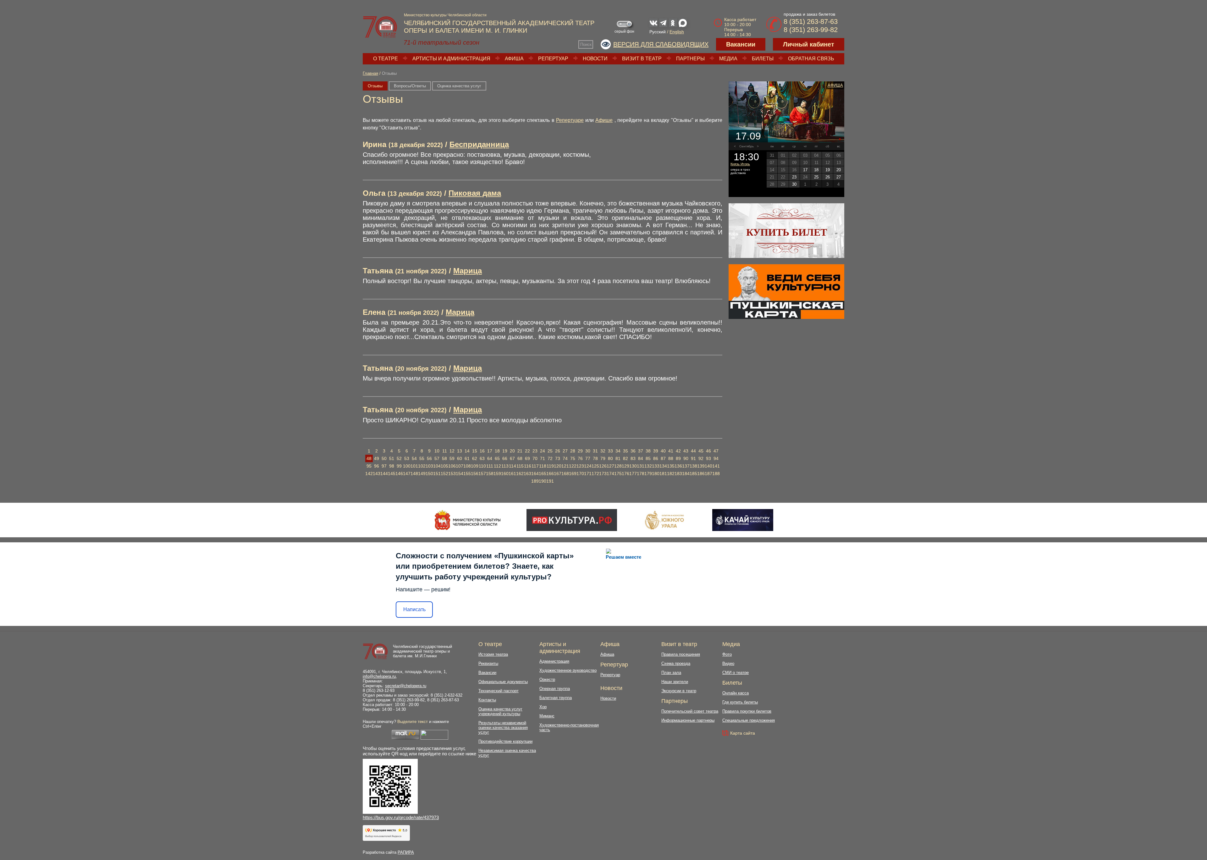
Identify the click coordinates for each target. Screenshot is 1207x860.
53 (406, 458)
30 (587, 450)
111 (489, 465)
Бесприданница (479, 144)
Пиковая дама (475, 193)
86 (655, 458)
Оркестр (547, 679)
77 (587, 458)
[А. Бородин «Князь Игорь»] (786, 111)
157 (482, 473)
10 (436, 450)
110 (482, 465)
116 (527, 465)
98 (391, 465)
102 (422, 465)
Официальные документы (503, 681)
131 (640, 465)
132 (648, 465)
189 (535, 481)
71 (542, 458)
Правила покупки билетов (746, 711)
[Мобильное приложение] (742, 520)
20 (512, 450)
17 (489, 450)
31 (595, 450)
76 (580, 458)
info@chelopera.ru (379, 676)
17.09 (748, 136)
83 (633, 458)
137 (686, 465)
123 (580, 465)
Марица (467, 270)
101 (414, 465)
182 (671, 473)
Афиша (514, 58)
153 (452, 473)
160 (505, 473)
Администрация (554, 661)
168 (565, 473)
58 (444, 458)
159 (497, 473)
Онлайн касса (735, 693)
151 (437, 473)
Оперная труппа (554, 688)
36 (633, 450)
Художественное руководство (568, 670)
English (677, 31)
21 (519, 450)
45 (700, 450)
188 (716, 473)
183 (678, 473)
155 (467, 473)
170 (580, 473)
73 (557, 458)
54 (414, 458)
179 (648, 473)
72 (550, 458)
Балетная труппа (555, 697)
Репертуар (553, 58)
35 (625, 450)
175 (618, 473)
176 (625, 473)
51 (391, 458)
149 (422, 473)
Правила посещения (680, 654)
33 (610, 450)
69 (527, 458)
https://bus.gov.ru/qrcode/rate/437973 (401, 817)
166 (550, 473)
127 (610, 465)
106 (452, 465)
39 (655, 450)
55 (421, 458)
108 (467, 465)
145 (391, 473)
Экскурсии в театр (678, 690)
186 (701, 473)
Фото (727, 654)
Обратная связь (811, 58)
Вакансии (740, 44)
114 (512, 465)
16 (482, 450)
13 (459, 450)
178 (640, 473)
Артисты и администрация (451, 58)
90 (685, 458)
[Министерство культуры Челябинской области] (467, 520)
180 (655, 473)
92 (700, 458)
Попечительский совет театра (689, 711)
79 (602, 458)
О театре (385, 58)
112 (497, 465)
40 (663, 450)
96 (376, 465)
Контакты (487, 700)
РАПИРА (406, 852)
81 (617, 458)
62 (474, 458)
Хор (543, 706)
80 (610, 458)
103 (429, 465)
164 (535, 473)
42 (678, 450)
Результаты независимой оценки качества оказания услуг (503, 727)
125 (595, 465)
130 (633, 465)
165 (542, 473)
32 (602, 450)
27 (565, 450)
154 (459, 473)
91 (693, 458)
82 (625, 458)
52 (399, 458)
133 (655, 465)
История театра (493, 654)
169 (572, 473)
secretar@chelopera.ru (405, 685)
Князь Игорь (740, 164)
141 (716, 465)
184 (686, 473)
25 (550, 450)
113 (505, 465)
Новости (595, 58)
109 (474, 465)
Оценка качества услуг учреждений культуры (500, 711)
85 (648, 458)
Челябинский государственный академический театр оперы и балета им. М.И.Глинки (422, 651)
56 (429, 458)
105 (444, 465)
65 (497, 458)
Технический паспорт (498, 690)
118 (542, 465)
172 (595, 473)
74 (565, 458)
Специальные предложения (748, 720)
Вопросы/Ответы (410, 86)
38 (648, 450)
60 (459, 458)
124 (588, 465)
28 (572, 450)
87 (663, 458)
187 (708, 473)
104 (437, 465)
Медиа (728, 58)
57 (436, 458)
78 (595, 458)
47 (716, 450)
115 (520, 465)
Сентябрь (746, 146)
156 (474, 473)
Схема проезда (675, 663)
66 (504, 458)
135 (671, 465)
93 (708, 458)
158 (489, 473)
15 (474, 450)
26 (557, 450)
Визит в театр (642, 58)
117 (535, 465)
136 (678, 465)
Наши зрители (674, 681)
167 (557, 473)
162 (520, 473)
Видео (728, 663)
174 (610, 473)
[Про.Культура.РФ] (571, 520)
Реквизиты (488, 663)
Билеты (763, 58)
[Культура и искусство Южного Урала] (664, 520)
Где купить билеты (740, 702)
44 (693, 450)
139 (701, 465)
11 (444, 450)
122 (572, 465)
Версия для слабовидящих (660, 44)
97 (384, 465)
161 (512, 473)
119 (550, 465)
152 (444, 473)
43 (685, 450)
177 (633, 473)
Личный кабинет (808, 44)
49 (376, 458)
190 (542, 481)
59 (452, 458)
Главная (370, 73)
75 (572, 458)
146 (399, 473)
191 (550, 481)
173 (603, 473)
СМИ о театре (735, 672)
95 (369, 465)
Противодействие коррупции (505, 741)
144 (384, 473)
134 (663, 465)
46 (708, 450)
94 (716, 458)
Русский (657, 31)
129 (625, 465)
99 (399, 465)
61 (467, 458)
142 (369, 473)
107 (459, 465)
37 (640, 450)
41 (670, 450)
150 (429, 473)
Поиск (586, 44)
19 (504, 450)
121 (565, 465)
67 (512, 458)
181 (663, 473)
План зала (671, 672)
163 (527, 473)
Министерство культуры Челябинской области (445, 15)
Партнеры (690, 58)
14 (467, 450)
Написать (414, 609)
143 (376, 473)
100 (407, 465)
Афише (604, 120)
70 (534, 458)
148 (414, 473)
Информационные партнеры (687, 720)
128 (618, 465)
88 (670, 458)
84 (640, 458)
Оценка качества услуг (459, 86)
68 (519, 458)
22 (527, 450)
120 (557, 465)
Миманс (546, 716)
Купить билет (786, 232)
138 (693, 465)
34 (617, 450)
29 (580, 450)
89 (678, 458)
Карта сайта (742, 733)
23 (534, 450)
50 (384, 458)
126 (603, 465)
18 (497, 450)
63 (482, 458)
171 (588, 473)
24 (542, 450)
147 (407, 473)
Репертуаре (570, 120)
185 (693, 473)
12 (452, 450)
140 (708, 465)
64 (489, 458)
